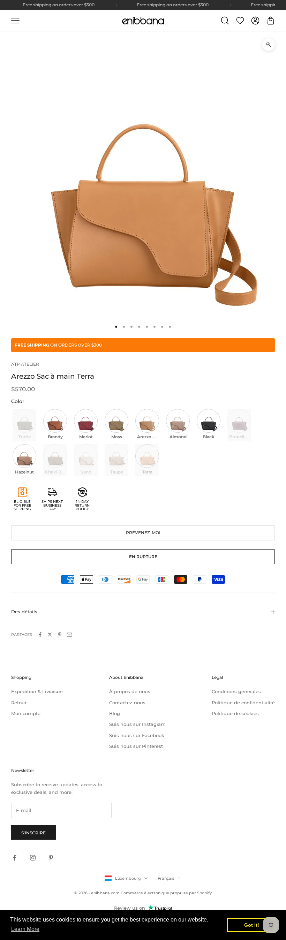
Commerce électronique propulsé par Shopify (166, 892)
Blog (114, 713)
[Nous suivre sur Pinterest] (50, 857)
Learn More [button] (25, 929)
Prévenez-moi (143, 532)
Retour (19, 702)
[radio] (23, 425)
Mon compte (25, 713)
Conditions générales (236, 691)
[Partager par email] (69, 634)
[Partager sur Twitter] (50, 634)
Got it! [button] (251, 925)
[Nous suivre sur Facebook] (14, 857)
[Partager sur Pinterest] (59, 634)
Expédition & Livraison (37, 691)
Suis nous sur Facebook (136, 735)
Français (166, 878)
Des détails (24, 611)
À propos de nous (129, 691)
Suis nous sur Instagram (137, 724)
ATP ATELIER (25, 364)
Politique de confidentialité (243, 702)
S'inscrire (33, 832)
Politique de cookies (235, 713)
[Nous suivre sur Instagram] (32, 857)
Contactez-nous (127, 702)
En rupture (143, 556)
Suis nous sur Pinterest (136, 746)
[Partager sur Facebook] (40, 634)
